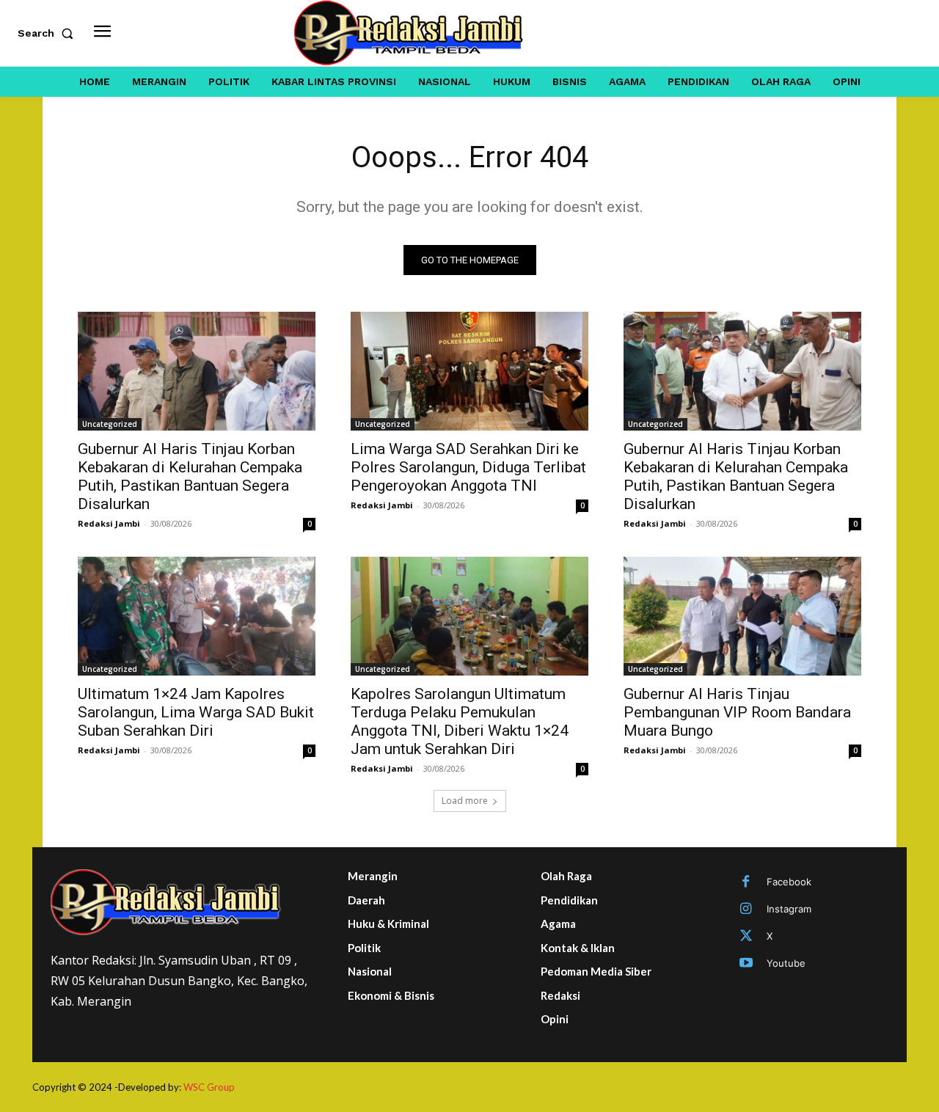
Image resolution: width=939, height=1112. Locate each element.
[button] (48, 33)
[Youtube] (746, 964)
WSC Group (209, 1087)
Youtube (786, 963)
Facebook (789, 882)
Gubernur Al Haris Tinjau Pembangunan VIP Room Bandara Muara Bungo (737, 712)
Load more (465, 800)
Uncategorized (109, 424)
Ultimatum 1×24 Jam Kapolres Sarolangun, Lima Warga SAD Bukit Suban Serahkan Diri (196, 712)
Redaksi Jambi (109, 523)
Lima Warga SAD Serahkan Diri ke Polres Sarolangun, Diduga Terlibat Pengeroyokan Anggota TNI (468, 467)
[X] (746, 936)
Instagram (789, 909)
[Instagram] (746, 909)
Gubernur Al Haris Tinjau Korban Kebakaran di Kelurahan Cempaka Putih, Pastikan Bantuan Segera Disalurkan (190, 476)
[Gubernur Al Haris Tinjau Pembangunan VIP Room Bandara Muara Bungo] (742, 616)
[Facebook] (746, 882)
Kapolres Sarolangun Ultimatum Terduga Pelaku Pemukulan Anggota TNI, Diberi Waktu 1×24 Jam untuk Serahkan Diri (460, 721)
